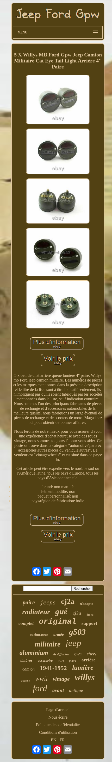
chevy (91, 654)
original (57, 621)
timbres (26, 660)
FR (62, 740)
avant (58, 690)
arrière (89, 659)
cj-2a (78, 654)
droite (90, 614)
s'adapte (86, 604)
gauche (25, 680)
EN (54, 740)
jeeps (48, 602)
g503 (77, 632)
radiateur (36, 612)
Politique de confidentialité (58, 725)
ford (40, 688)
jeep (73, 643)
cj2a (68, 601)
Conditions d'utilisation (58, 732)
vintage (61, 679)
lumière (83, 667)
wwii (41, 678)
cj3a (77, 613)
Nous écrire (57, 717)
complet (26, 623)
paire (29, 602)
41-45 (61, 661)
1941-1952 (53, 668)
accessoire (45, 660)
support (89, 623)
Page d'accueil (58, 709)
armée (58, 634)
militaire (47, 644)
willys (85, 677)
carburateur (39, 635)
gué (61, 611)
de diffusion (61, 654)
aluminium (34, 652)
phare (72, 660)
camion (28, 669)
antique (76, 690)
